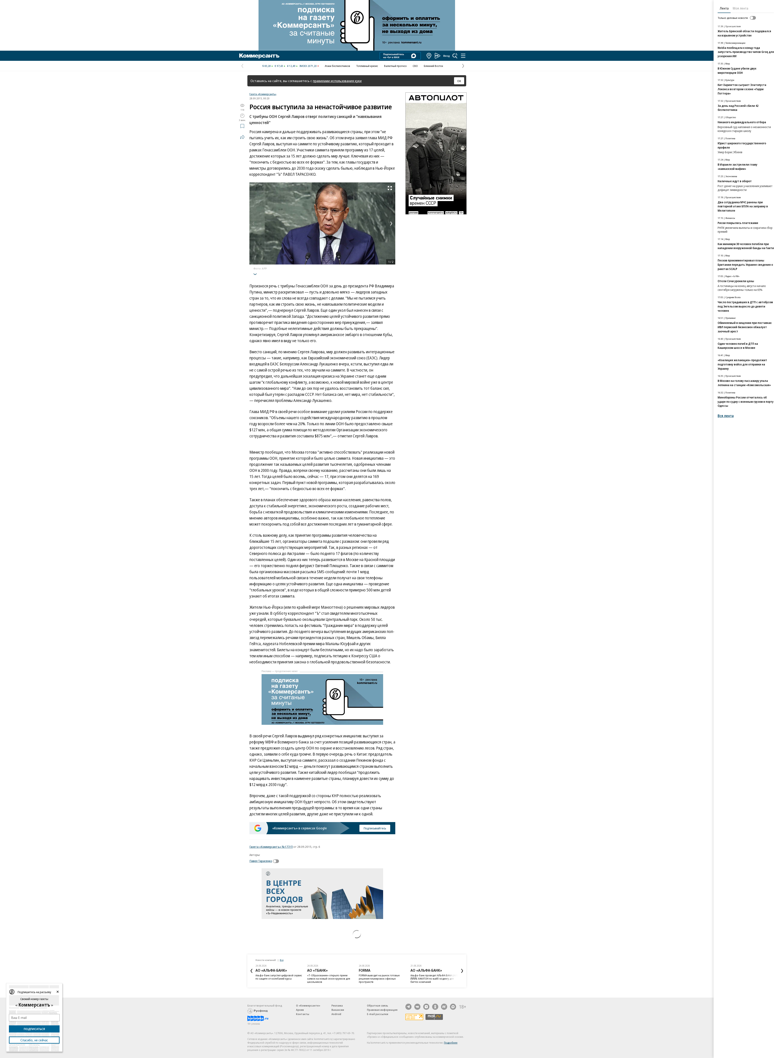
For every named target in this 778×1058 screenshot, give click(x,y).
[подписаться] (277, 861)
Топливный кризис (367, 66)
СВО (415, 66)
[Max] (453, 1007)
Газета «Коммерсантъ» (262, 94)
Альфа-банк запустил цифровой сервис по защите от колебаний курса (278, 976)
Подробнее (450, 1042)
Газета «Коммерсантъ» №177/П (271, 847)
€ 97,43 (279, 66)
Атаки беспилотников (337, 66)
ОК (459, 81)
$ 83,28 (266, 66)
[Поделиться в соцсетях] (242, 137)
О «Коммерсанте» (308, 1005)
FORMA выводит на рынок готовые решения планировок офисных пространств (379, 978)
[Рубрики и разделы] (463, 56)
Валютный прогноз (395, 66)
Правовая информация (382, 1010)
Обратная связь (377, 1005)
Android (336, 1014)
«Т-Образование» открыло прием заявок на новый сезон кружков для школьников (328, 978)
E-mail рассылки (377, 1014)
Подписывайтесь (374, 828)
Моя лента (740, 8)
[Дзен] (426, 1007)
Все (281, 960)
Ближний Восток (433, 66)
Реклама (337, 1005)
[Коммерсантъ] (259, 56)
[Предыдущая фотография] (253, 224)
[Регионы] (429, 56)
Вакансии (337, 1010)
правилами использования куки (337, 80)
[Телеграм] (408, 1007)
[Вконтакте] (417, 1007)
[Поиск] (455, 56)
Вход (446, 56)
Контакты (302, 1014)
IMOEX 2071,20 (308, 66)
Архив (300, 1010)
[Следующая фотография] (391, 224)
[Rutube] (444, 1007)
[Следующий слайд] (462, 971)
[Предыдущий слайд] (251, 971)
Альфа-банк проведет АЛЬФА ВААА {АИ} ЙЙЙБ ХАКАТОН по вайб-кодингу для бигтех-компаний (434, 978)
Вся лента (726, 415)
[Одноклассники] (435, 1007)
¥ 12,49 (291, 66)
